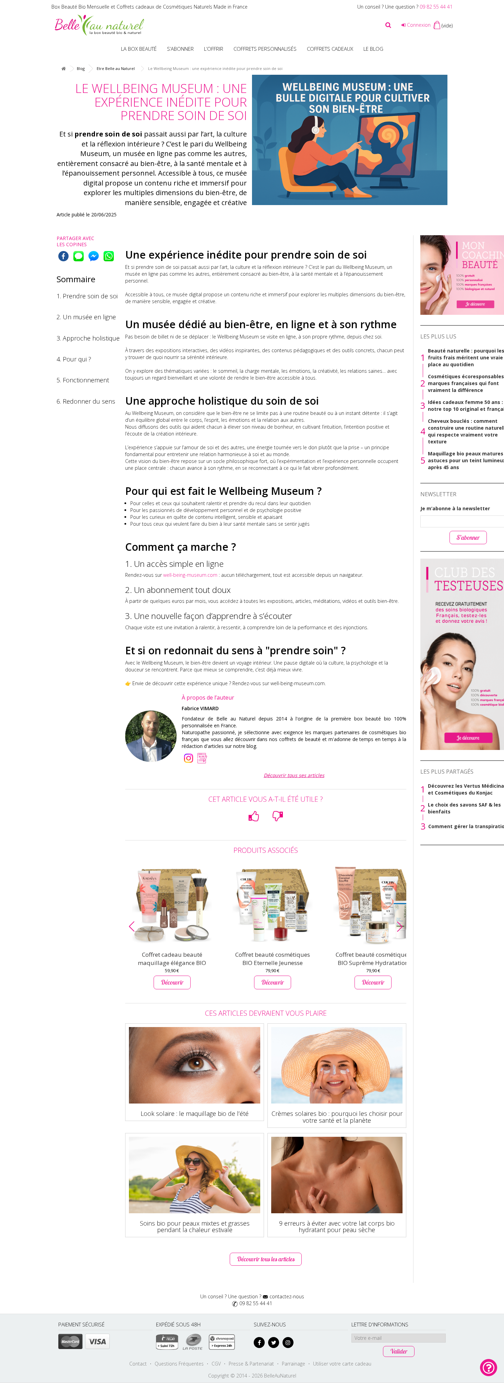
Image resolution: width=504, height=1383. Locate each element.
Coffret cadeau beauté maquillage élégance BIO (172, 959)
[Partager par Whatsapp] (109, 256)
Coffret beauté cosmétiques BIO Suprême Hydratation (373, 959)
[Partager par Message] (78, 256)
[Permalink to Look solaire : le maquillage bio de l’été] (194, 1065)
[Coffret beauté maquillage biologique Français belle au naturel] (172, 905)
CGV (216, 1363)
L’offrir (213, 48)
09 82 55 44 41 (436, 6)
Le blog (373, 48)
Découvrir (172, 982)
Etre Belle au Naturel (116, 68)
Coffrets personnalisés (265, 48)
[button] (132, 926)
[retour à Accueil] (63, 68)
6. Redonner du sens (86, 401)
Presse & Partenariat (251, 1363)
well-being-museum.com (190, 575)
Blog (81, 68)
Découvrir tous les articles (266, 1259)
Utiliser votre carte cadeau (342, 1363)
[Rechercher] (388, 25)
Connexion (418, 25)
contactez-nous (286, 1296)
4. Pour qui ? (74, 359)
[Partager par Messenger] (93, 256)
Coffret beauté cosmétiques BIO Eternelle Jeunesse (272, 959)
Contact (138, 1363)
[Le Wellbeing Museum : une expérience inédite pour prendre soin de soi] (349, 140)
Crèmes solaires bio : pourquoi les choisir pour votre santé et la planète (337, 1116)
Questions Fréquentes (179, 1363)
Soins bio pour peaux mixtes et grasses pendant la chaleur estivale (195, 1226)
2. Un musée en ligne (86, 317)
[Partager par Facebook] (63, 256)
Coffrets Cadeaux (330, 48)
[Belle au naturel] (99, 24)
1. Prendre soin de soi (87, 296)
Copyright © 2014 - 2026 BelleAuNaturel (252, 1375)
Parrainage (293, 1363)
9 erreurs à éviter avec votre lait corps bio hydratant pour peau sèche (337, 1226)
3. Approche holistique (88, 338)
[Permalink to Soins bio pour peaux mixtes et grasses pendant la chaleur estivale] (194, 1175)
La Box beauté (139, 48)
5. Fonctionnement (83, 380)
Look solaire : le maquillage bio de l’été (195, 1113)
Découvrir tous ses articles (294, 775)
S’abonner (180, 48)
